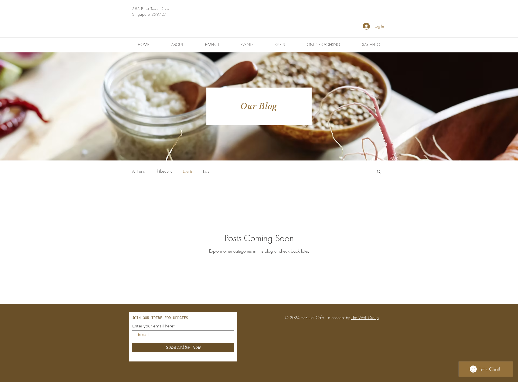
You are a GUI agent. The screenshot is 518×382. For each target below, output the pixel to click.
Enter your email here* (153, 326)
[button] (378, 172)
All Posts (138, 171)
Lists (206, 171)
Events (187, 171)
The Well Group (365, 317)
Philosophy (163, 171)
